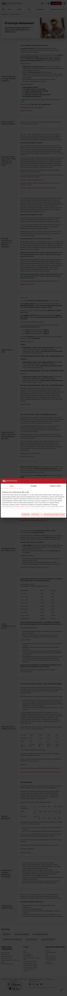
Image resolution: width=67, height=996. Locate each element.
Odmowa (25, 515)
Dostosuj (35, 515)
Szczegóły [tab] (33, 486)
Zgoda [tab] (12, 486)
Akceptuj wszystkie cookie (54, 515)
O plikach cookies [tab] (55, 486)
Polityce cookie (20, 506)
